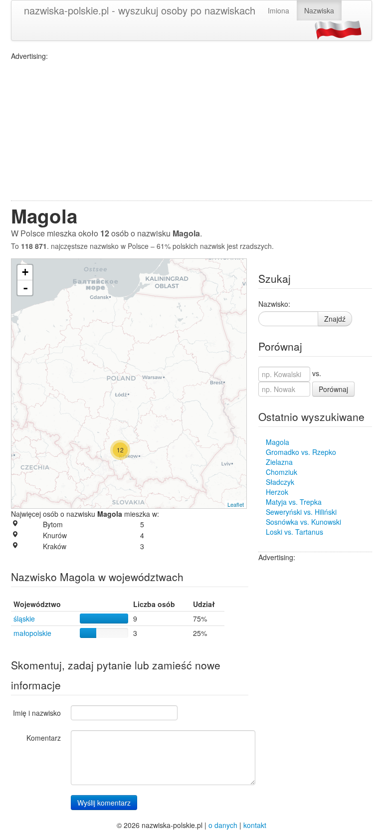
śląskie (24, 618)
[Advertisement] (191, 131)
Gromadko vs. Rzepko (301, 452)
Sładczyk (280, 482)
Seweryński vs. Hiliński (301, 512)
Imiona (278, 10)
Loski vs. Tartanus (294, 532)
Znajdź (335, 319)
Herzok (277, 492)
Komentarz (43, 738)
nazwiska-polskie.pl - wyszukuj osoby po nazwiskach (139, 10)
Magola (277, 442)
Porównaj (333, 389)
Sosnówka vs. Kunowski (303, 522)
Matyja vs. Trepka (294, 502)
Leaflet (235, 504)
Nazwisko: (274, 304)
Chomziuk (281, 472)
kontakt (254, 825)
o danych (222, 825)
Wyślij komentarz (104, 803)
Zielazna (279, 462)
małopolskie (32, 633)
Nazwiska (319, 10)
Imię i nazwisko (37, 713)
